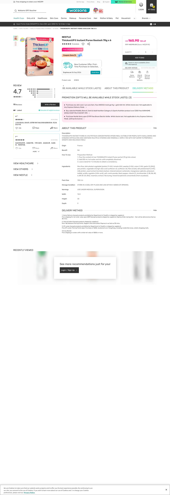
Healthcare (42, 18)
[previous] (63, 85)
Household (126, 18)
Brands (145, 18)
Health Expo (19, 18)
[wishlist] (83, 44)
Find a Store (90, 2)
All (14, 110)
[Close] (166, 489)
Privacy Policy (29, 492)
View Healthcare (23, 163)
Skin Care (54, 18)
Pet (117, 18)
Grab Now (95, 72)
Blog (98, 2)
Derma (64, 18)
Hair (95, 18)
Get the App (80, 2)
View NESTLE (20, 175)
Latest (19, 110)
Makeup (72, 18)
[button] (151, 6)
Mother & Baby (106, 18)
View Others (21, 169)
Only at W (31, 18)
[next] (134, 18)
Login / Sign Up (68, 270)
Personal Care (85, 18)
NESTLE (66, 37)
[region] (85, 490)
